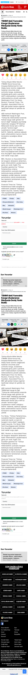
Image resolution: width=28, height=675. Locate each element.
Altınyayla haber (5, 642)
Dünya (10, 15)
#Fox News (5, 212)
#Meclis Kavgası (7, 209)
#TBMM (4, 198)
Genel (2, 632)
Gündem (18, 12)
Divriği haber (4, 644)
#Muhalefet (11, 205)
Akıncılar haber (5, 640)
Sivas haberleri (5, 627)
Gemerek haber (18, 646)
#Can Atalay (20, 202)
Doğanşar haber (5, 646)
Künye (19, 2)
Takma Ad (3, 220)
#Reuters (13, 212)
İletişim (22, 2)
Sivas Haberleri (10, 12)
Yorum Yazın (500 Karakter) (8, 230)
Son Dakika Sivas (5, 630)
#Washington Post (18, 209)
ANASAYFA (5, 15)
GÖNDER (14, 243)
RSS (4, 669)
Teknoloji (16, 630)
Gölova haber (17, 644)
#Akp (18, 198)
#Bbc (4, 205)
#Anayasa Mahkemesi (8, 202)
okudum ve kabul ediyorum (13, 247)
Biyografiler (17, 634)
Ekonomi (3, 636)
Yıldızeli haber (18, 640)
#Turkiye (12, 198)
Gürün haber (17, 642)
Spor (15, 627)
